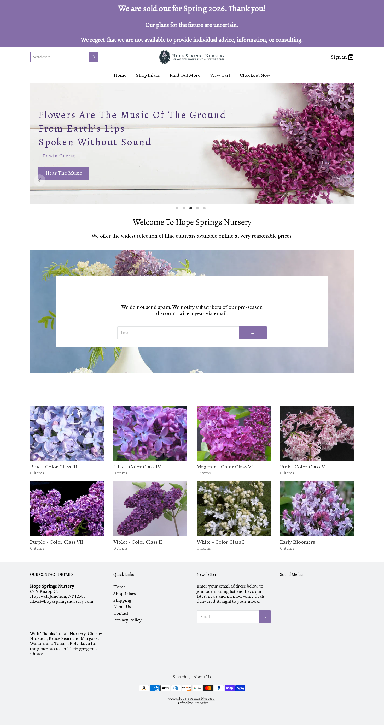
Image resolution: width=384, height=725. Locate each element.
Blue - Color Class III (53, 466)
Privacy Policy (127, 620)
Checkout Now (255, 75)
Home (120, 75)
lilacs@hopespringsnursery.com (61, 601)
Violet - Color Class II (137, 542)
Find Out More (185, 75)
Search (179, 677)
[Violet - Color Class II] (150, 508)
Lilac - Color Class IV (137, 466)
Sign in (339, 57)
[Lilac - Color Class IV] (150, 433)
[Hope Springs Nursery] (192, 57)
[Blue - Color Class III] (67, 433)
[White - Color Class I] (234, 508)
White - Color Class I (220, 542)
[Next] (344, 180)
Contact (120, 613)
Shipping (122, 600)
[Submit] (93, 57)
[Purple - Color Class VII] (67, 508)
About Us (122, 607)
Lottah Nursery (71, 633)
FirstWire (200, 703)
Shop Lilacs (148, 75)
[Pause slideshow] (348, 89)
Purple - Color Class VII (56, 542)
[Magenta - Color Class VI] (234, 433)
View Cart (220, 75)
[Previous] (39, 180)
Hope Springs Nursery (196, 698)
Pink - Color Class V (302, 466)
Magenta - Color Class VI (225, 466)
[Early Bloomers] (317, 508)
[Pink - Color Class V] (317, 433)
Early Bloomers (297, 542)
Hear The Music (64, 173)
